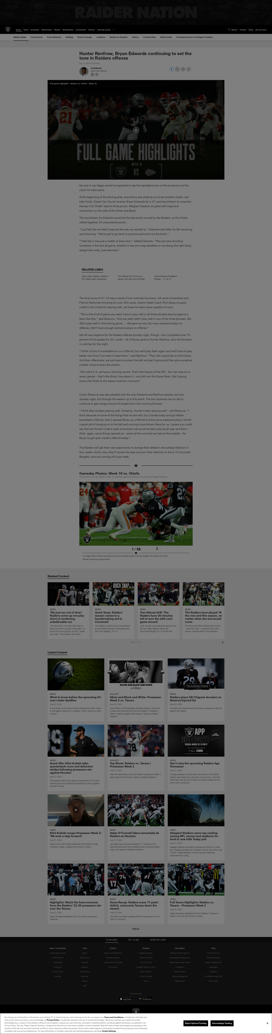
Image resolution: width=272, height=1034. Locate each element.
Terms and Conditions (114, 1017)
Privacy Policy (53, 1020)
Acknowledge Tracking (222, 1023)
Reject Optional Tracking (196, 1023)
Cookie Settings (109, 1031)
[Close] (267, 1023)
